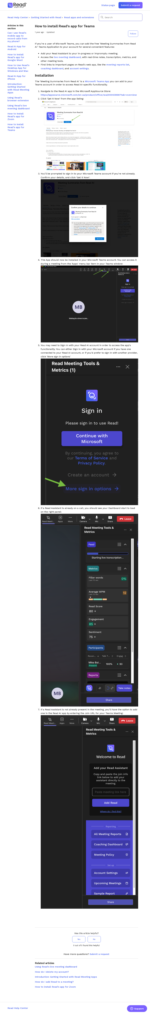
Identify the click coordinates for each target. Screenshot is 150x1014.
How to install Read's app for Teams (15, 127)
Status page (108, 5)
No (94, 939)
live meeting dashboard (67, 57)
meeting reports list (117, 64)
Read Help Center (17, 17)
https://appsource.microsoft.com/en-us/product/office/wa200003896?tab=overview (89, 94)
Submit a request (130, 5)
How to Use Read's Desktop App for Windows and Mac (18, 68)
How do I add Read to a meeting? (54, 981)
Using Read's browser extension (18, 99)
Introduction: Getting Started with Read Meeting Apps (18, 88)
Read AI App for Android (16, 48)
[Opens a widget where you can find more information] (137, 1009)
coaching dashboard (52, 68)
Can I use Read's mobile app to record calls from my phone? (17, 37)
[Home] (17, 5)
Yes (78, 939)
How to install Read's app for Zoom (15, 116)
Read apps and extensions (79, 17)
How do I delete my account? (52, 971)
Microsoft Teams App (97, 81)
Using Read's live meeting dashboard (18, 107)
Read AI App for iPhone (16, 77)
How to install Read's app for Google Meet (15, 57)
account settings (79, 68)
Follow (133, 33)
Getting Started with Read (46, 17)
